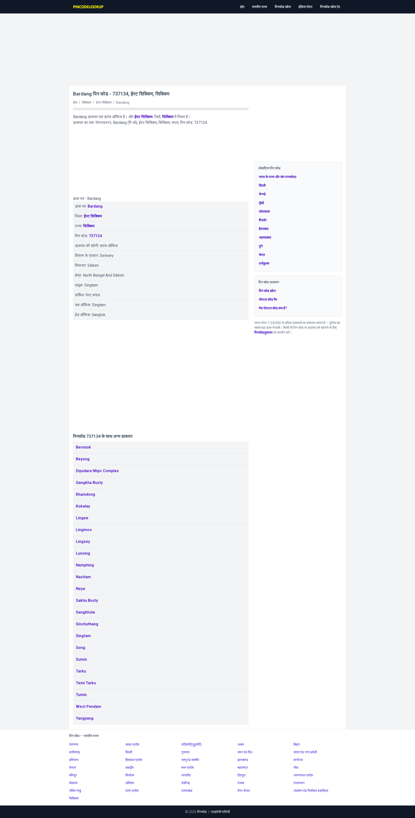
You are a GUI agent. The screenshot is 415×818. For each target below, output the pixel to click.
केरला (72, 767)
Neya (80, 588)
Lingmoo (84, 529)
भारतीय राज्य (259, 7)
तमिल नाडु (75, 791)
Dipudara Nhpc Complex (97, 471)
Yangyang (84, 718)
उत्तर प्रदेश (132, 791)
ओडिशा (129, 783)
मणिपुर (73, 775)
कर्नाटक (298, 760)
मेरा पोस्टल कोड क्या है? (273, 308)
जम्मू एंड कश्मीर (190, 760)
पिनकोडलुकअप (263, 332)
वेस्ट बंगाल (244, 791)
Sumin (81, 659)
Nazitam (83, 577)
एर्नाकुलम (264, 263)
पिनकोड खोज (283, 7)
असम (241, 744)
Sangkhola (85, 612)
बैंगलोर (263, 220)
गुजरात (185, 752)
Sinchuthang (87, 624)
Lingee (82, 518)
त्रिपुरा (241, 775)
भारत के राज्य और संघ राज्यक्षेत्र (277, 177)
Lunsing (83, 553)
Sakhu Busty (87, 600)
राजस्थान (299, 783)
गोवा (295, 767)
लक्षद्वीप (129, 767)
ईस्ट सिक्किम (143, 116)
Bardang (95, 206)
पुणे (261, 246)
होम (242, 7)
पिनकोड (202, 812)
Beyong (83, 459)
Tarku (81, 671)
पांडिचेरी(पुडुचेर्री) (191, 744)
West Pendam (88, 706)
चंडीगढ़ (185, 783)
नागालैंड (186, 775)
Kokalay (83, 506)
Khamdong (85, 494)
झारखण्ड (243, 760)
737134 (95, 236)
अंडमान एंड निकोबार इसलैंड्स (310, 791)
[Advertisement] (207, 47)
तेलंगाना (73, 744)
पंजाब (241, 783)
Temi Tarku (86, 683)
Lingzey (83, 541)
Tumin (81, 694)
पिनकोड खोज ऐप (330, 7)
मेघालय (73, 783)
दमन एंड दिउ (245, 752)
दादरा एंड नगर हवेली (305, 752)
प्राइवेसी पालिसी (220, 812)
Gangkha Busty (89, 482)
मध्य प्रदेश (187, 767)
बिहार (296, 744)
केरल (262, 255)
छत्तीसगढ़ (74, 752)
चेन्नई (262, 194)
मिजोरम (129, 775)
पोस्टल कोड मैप (268, 299)
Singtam (83, 636)
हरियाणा (74, 760)
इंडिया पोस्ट (305, 7)
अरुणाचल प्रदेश (303, 775)
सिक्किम (167, 116)
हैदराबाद (264, 229)
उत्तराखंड (186, 791)
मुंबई (261, 203)
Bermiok (83, 447)
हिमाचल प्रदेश (133, 760)
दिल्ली (262, 185)
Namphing (85, 565)
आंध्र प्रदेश (132, 744)
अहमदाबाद (265, 237)
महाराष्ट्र (243, 767)
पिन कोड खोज (267, 291)
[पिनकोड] (88, 6)
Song (80, 647)
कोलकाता (264, 211)
